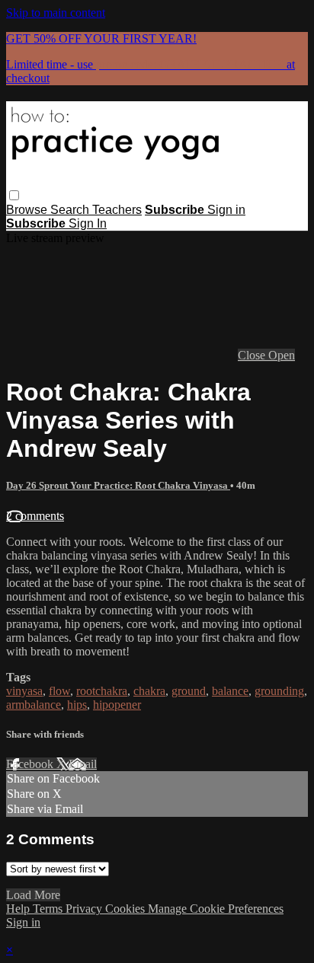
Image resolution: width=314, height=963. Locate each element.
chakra (149, 690)
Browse (28, 209)
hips (77, 704)
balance (230, 690)
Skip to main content (55, 12)
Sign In (88, 223)
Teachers (117, 209)
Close (253, 355)
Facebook (31, 763)
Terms (49, 908)
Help (19, 908)
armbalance (33, 704)
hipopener (117, 704)
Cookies (126, 908)
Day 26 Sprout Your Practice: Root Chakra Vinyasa (118, 485)
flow (59, 690)
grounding (279, 690)
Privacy (85, 908)
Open (281, 355)
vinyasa (24, 690)
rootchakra (101, 690)
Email (83, 763)
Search (71, 209)
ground (188, 690)
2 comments (35, 515)
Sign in (226, 209)
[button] (14, 195)
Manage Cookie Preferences (216, 908)
